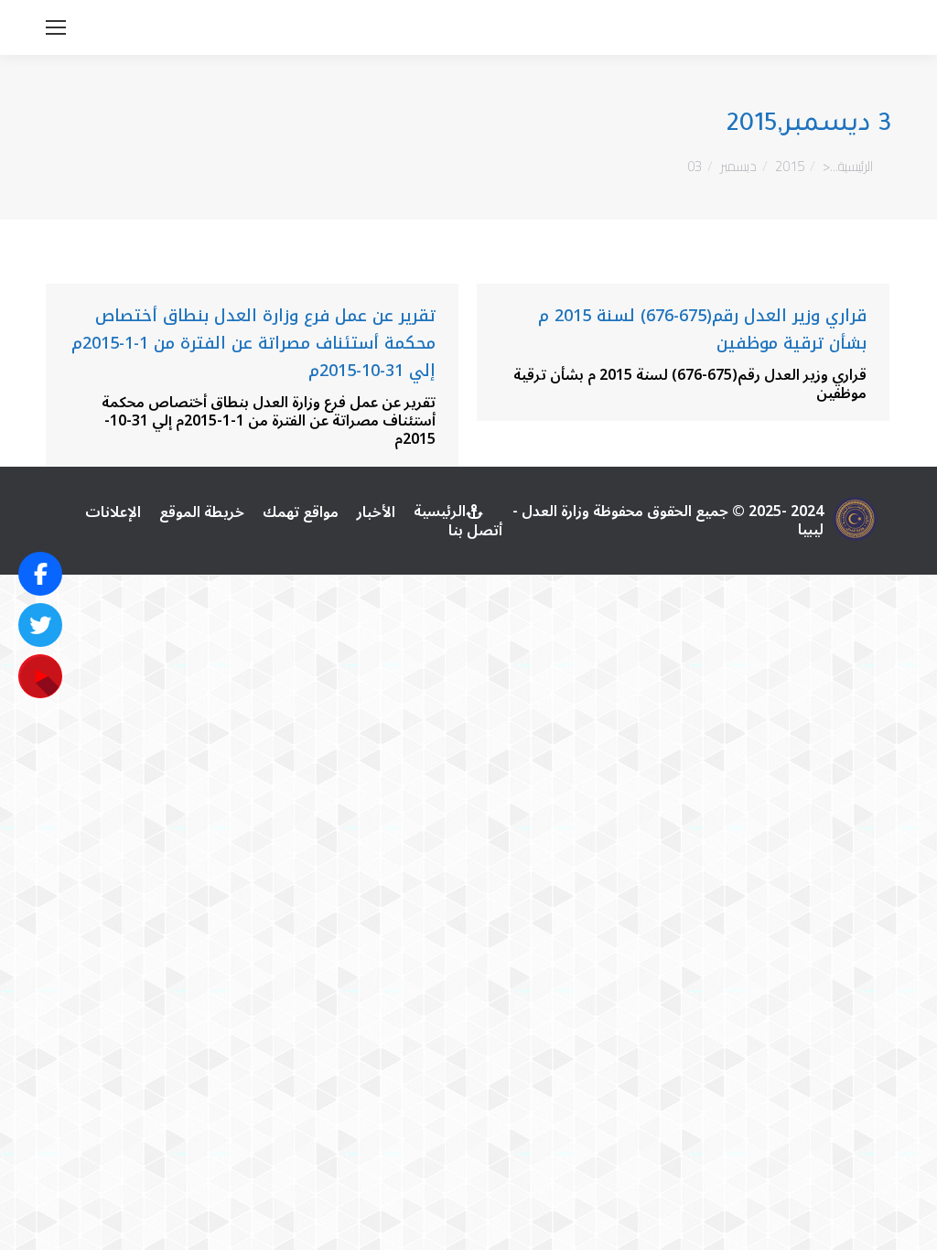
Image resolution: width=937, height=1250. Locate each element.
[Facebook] (40, 574)
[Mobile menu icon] (56, 27)
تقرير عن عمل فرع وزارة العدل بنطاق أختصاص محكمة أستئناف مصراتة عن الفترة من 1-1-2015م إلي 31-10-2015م (253, 343)
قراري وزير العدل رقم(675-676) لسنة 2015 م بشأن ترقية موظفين (702, 329)
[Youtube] (40, 676)
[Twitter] (40, 625)
